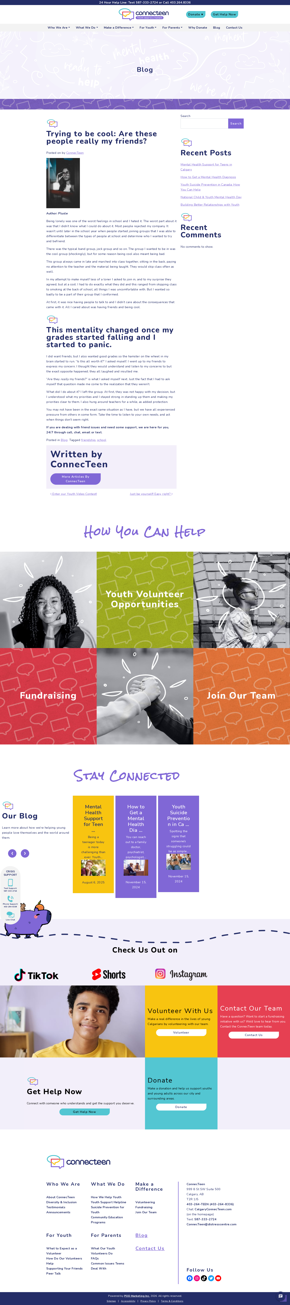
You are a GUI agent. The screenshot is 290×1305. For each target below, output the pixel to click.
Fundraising (48, 695)
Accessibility (128, 1301)
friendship (88, 440)
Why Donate (197, 28)
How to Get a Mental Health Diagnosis (208, 177)
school (101, 440)
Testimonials (55, 1207)
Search (185, 116)
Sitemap (111, 1301)
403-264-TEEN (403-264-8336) (210, 1204)
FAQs (95, 1258)
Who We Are (57, 28)
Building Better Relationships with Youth (210, 205)
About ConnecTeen (60, 1197)
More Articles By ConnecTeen (75, 479)
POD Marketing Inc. (137, 1296)
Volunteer (181, 1033)
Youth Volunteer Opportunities (145, 599)
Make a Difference (117, 28)
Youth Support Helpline (108, 1202)
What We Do (85, 28)
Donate (181, 1107)
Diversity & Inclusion (61, 1202)
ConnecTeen (75, 153)
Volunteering (145, 1202)
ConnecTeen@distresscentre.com (212, 1224)
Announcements (58, 1212)
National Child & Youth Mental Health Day (211, 197)
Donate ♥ (195, 14)
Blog (216, 28)
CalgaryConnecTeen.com (213, 1209)
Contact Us (234, 28)
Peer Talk (53, 1274)
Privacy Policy (148, 1301)
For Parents (171, 28)
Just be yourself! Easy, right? (151, 494)
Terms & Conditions (172, 1301)
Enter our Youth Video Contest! (74, 494)
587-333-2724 (147, 3)
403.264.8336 (180, 3)
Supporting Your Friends (64, 1269)
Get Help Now (224, 14)
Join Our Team (241, 695)
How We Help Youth (106, 1197)
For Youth (147, 28)
